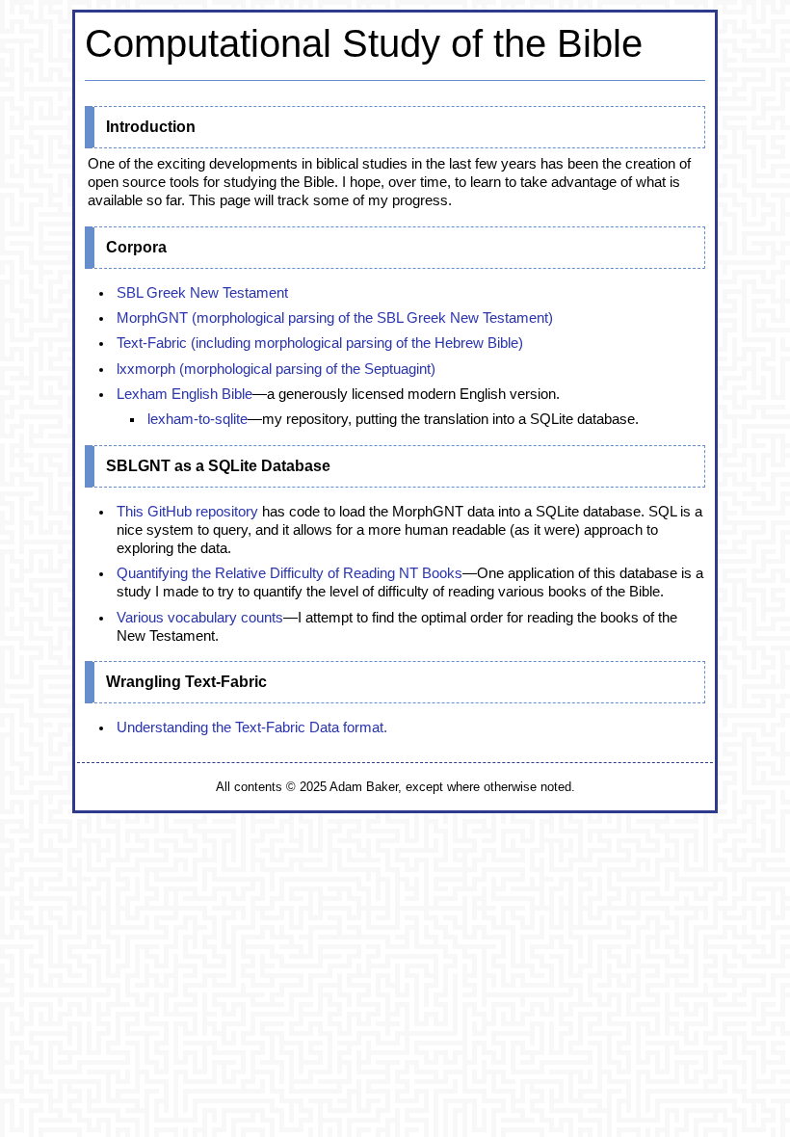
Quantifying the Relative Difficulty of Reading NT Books (289, 573)
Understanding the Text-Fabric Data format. (252, 727)
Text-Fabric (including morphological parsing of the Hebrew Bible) (320, 343)
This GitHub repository (187, 511)
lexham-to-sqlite (197, 419)
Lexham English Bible (184, 394)
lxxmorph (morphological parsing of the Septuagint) (276, 369)
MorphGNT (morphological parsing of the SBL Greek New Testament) (335, 318)
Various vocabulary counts (200, 617)
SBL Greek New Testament (202, 293)
